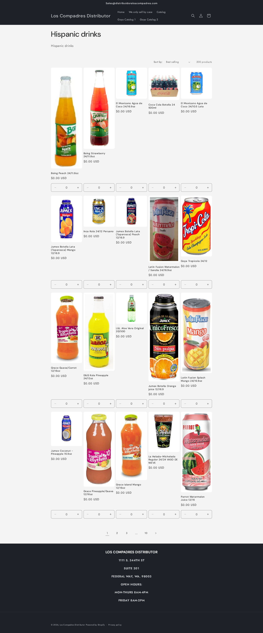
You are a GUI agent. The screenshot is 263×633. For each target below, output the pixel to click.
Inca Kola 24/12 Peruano (99, 231)
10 (146, 533)
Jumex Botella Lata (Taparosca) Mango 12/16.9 (63, 250)
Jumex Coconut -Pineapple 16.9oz (62, 452)
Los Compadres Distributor (72, 624)
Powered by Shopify (95, 624)
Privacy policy (115, 624)
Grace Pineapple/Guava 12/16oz (98, 493)
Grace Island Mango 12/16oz (128, 486)
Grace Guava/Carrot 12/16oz (64, 369)
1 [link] (107, 533)
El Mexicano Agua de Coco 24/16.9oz (129, 105)
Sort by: (158, 62)
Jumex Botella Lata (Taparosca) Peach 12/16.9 (128, 234)
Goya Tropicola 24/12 (194, 261)
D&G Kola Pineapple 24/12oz (96, 377)
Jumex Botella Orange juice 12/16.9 (162, 388)
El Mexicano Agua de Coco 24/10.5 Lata (194, 105)
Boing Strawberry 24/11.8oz (94, 155)
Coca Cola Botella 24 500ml (161, 106)
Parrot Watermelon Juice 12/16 (193, 498)
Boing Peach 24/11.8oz (64, 173)
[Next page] (156, 533)
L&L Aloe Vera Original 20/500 (130, 330)
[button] (193, 16)
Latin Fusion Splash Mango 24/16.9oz (193, 379)
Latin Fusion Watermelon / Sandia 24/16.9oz (164, 268)
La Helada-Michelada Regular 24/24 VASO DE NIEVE (163, 459)
